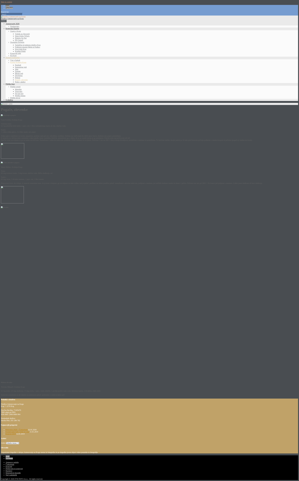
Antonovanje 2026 (12, 24)
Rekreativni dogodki (13, 473)
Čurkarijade (10, 464)
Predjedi (18, 65)
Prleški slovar (15, 98)
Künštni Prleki (20, 51)
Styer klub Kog (20, 49)
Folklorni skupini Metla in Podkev (27, 47)
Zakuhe (18, 71)
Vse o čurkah (15, 60)
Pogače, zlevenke (21, 80)
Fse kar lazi (19, 94)
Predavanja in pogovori (14, 469)
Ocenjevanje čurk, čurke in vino (17, 432)
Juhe (16, 69)
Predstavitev (14, 26)
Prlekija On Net (21, 38)
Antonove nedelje (12, 462)
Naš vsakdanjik (11, 475)
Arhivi (3, 443)
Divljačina (19, 76)
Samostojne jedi (21, 67)
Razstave (9, 471)
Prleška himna (20, 96)
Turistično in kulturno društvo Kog (28, 45)
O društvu (9, 100)
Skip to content (6, 2)
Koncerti (9, 467)
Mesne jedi (19, 73)
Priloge (17, 78)
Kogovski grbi (15, 53)
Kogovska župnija (12, 29)
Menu (4, 21)
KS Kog (13, 56)
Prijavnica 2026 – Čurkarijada (17, 430)
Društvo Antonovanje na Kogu (12, 19)
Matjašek (18, 89)
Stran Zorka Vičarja (22, 36)
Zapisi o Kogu (15, 31)
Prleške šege (10, 84)
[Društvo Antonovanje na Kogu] (13, 17)
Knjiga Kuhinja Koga (18, 62)
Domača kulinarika (13, 58)
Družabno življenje (17, 42)
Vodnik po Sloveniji (22, 34)
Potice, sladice (20, 82)
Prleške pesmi (15, 87)
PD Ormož (19, 40)
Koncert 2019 (11, 434)
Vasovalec (18, 91)
